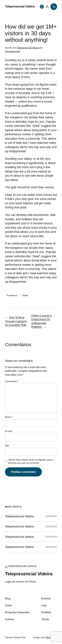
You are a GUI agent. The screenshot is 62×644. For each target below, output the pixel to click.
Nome (9, 417)
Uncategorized (12, 51)
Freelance (12, 295)
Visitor (25, 295)
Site (7, 445)
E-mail (9, 431)
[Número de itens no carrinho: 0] (53, 6)
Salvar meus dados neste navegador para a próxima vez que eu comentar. (31, 461)
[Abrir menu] (42, 7)
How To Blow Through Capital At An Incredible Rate (16, 321)
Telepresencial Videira (19, 6)
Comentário (12, 381)
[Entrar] (47, 6)
